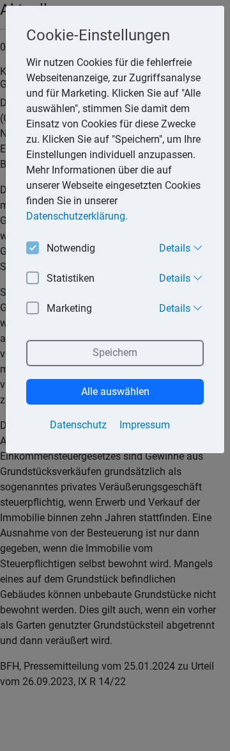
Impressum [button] (144, 425)
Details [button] (176, 248)
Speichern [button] (115, 352)
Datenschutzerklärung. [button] (77, 216)
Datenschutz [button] (78, 425)
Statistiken (71, 278)
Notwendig (71, 248)
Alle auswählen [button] (115, 391)
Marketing (69, 308)
